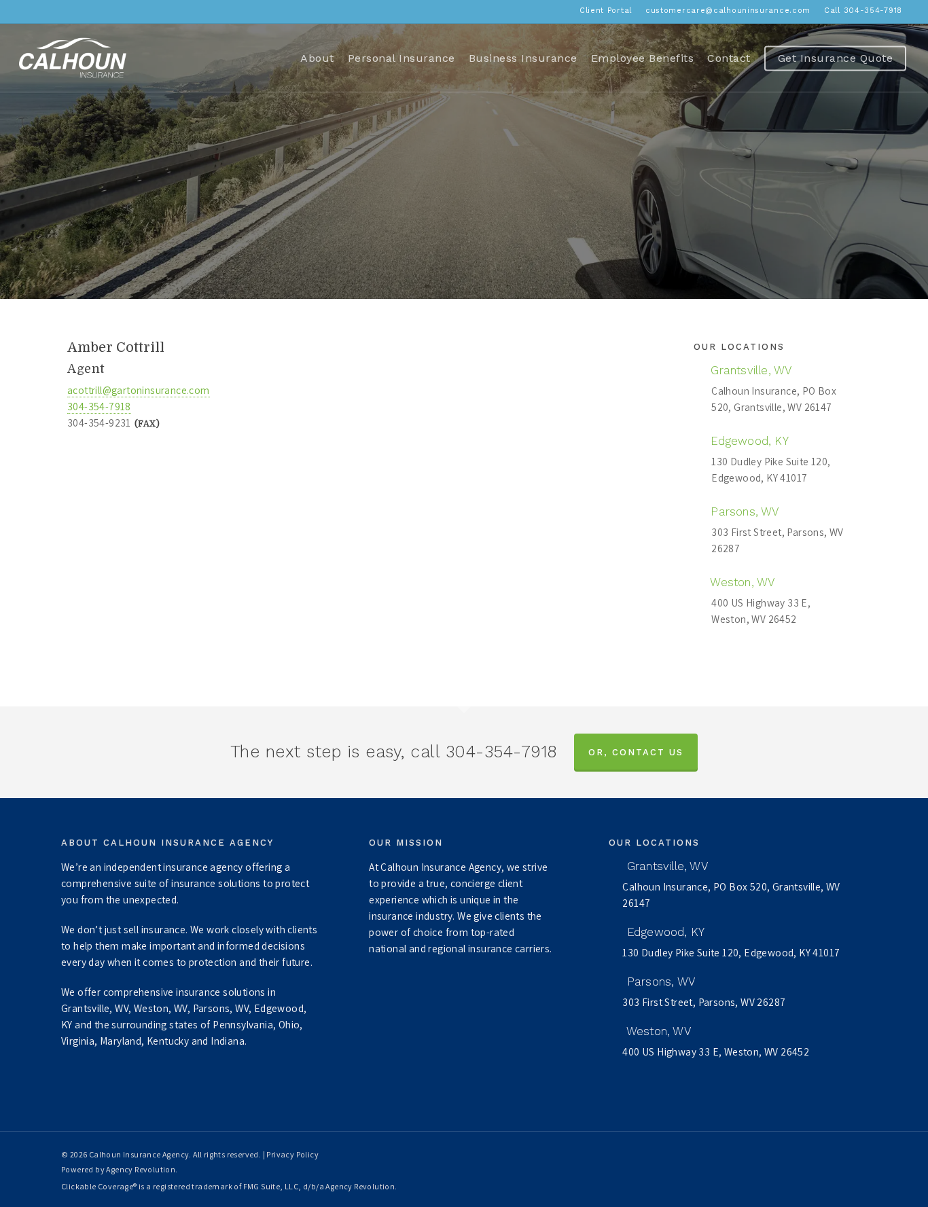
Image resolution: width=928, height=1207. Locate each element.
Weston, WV (740, 582)
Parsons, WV (743, 511)
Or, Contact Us (635, 752)
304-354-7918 (99, 406)
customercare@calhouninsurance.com (727, 10)
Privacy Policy (292, 1154)
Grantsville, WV (749, 370)
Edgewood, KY (748, 441)
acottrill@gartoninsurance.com (138, 390)
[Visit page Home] (72, 57)
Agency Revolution (140, 1169)
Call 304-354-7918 (863, 10)
